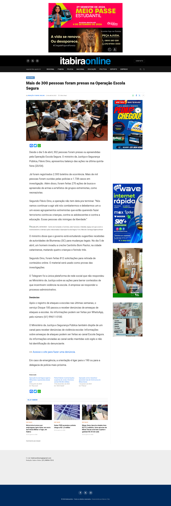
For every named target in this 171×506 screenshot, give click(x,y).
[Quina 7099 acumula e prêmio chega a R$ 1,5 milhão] (67, 412)
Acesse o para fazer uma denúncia (54, 352)
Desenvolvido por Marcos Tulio (101, 499)
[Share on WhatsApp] (133, 95)
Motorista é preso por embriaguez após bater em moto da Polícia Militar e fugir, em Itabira (38, 428)
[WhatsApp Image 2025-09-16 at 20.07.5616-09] (127, 297)
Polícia (70, 69)
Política (103, 69)
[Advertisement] (129, 166)
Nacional (80, 69)
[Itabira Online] (85, 60)
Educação (92, 69)
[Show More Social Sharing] (143, 95)
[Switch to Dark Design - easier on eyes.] (144, 69)
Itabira (61, 69)
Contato (139, 61)
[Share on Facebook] (136, 95)
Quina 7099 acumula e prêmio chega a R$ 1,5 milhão (65, 426)
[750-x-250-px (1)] (85, 15)
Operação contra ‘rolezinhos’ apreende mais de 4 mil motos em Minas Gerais (90, 380)
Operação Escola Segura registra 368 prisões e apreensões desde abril (39, 380)
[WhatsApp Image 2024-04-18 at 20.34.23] (127, 242)
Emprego (124, 69)
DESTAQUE (29, 422)
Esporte (113, 69)
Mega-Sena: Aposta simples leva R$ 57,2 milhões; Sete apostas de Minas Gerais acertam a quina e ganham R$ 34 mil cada (94, 428)
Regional (50, 69)
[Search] (140, 69)
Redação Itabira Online (36, 95)
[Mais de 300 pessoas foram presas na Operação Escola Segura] (67, 120)
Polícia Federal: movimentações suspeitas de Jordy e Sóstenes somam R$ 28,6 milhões (64, 380)
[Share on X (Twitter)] (139, 95)
